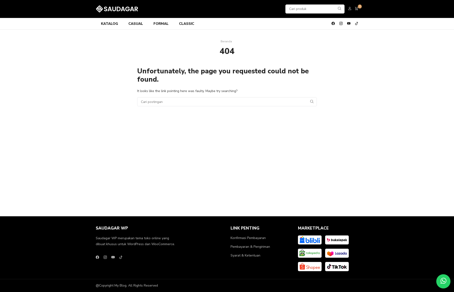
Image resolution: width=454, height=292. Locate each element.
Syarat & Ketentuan (245, 255)
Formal (161, 23)
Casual (135, 23)
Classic (186, 23)
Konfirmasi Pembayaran (248, 238)
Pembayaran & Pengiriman (250, 246)
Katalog (109, 23)
